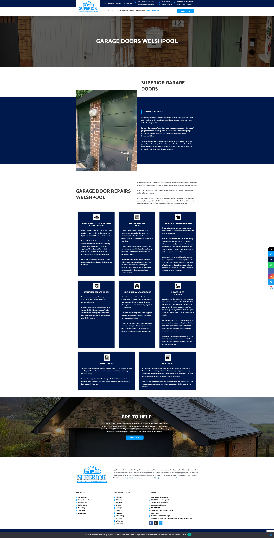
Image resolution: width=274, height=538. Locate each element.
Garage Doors (109, 11)
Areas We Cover (153, 11)
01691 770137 (154, 426)
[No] (271, 535)
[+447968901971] (271, 265)
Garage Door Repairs (126, 11)
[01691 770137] (271, 254)
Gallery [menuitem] (119, 3)
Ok (189, 535)
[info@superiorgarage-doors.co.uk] (271, 259)
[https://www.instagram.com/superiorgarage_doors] (271, 276)
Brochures (140, 11)
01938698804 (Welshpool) (120, 429)
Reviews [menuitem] (111, 3)
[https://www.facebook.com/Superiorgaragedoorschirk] (271, 271)
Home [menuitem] (104, 3)
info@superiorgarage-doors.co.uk (126, 431)
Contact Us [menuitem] (128, 3)
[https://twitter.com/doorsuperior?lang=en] (271, 282)
